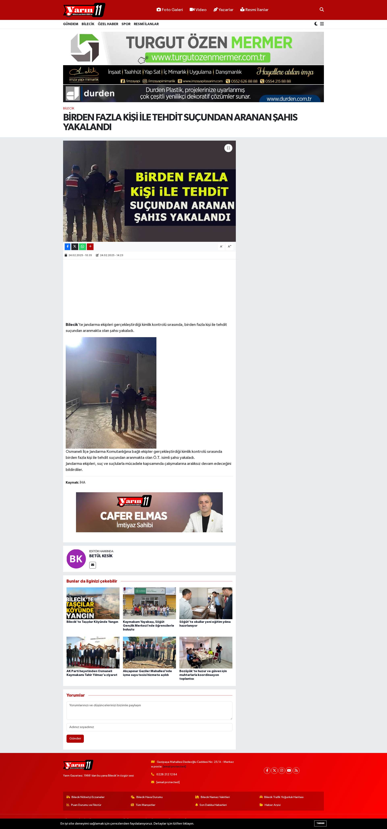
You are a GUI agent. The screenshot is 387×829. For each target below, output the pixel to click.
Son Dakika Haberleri (213, 804)
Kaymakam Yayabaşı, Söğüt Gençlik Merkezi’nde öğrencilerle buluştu (148, 625)
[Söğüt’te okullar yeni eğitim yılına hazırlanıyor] (205, 603)
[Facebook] (267, 770)
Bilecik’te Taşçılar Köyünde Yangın (92, 621)
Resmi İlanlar (256, 10)
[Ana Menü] (321, 24)
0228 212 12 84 (166, 774)
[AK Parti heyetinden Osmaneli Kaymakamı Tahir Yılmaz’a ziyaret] (93, 652)
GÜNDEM (70, 24)
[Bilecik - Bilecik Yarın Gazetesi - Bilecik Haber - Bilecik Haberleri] (84, 10)
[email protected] (174, 766)
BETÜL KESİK (100, 556)
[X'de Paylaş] (74, 246)
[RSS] (296, 770)
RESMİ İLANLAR (146, 24)
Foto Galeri (172, 10)
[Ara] (322, 10)
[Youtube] (289, 770)
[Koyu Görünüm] (316, 24)
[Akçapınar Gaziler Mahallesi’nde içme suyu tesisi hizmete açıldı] (149, 652)
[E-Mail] (92, 565)
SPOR (126, 24)
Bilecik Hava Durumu (149, 797)
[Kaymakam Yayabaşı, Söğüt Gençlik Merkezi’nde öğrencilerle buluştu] (149, 603)
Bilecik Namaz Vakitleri (215, 797)
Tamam (320, 823)
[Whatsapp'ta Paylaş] (82, 246)
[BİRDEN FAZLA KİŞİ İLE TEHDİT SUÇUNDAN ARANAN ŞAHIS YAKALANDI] (149, 191)
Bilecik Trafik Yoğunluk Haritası (284, 797)
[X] (274, 770)
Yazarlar (225, 10)
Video (201, 10)
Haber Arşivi (273, 804)
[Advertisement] (149, 290)
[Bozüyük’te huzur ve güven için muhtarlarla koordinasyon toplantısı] (205, 652)
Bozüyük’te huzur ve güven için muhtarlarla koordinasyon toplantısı (203, 674)
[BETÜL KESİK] (76, 558)
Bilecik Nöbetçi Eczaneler (88, 797)
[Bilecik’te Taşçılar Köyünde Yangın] (93, 603)
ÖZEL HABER (108, 24)
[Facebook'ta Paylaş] (67, 246)
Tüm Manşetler (145, 804)
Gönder (75, 738)
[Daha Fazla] (90, 246)
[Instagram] (281, 770)
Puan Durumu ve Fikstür (86, 804)
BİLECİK (88, 24)
